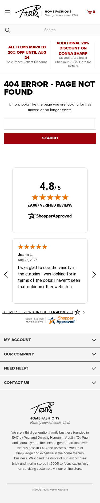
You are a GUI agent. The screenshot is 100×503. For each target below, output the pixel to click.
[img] (50, 197)
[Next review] (94, 275)
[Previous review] (6, 275)
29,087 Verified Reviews (50, 205)
